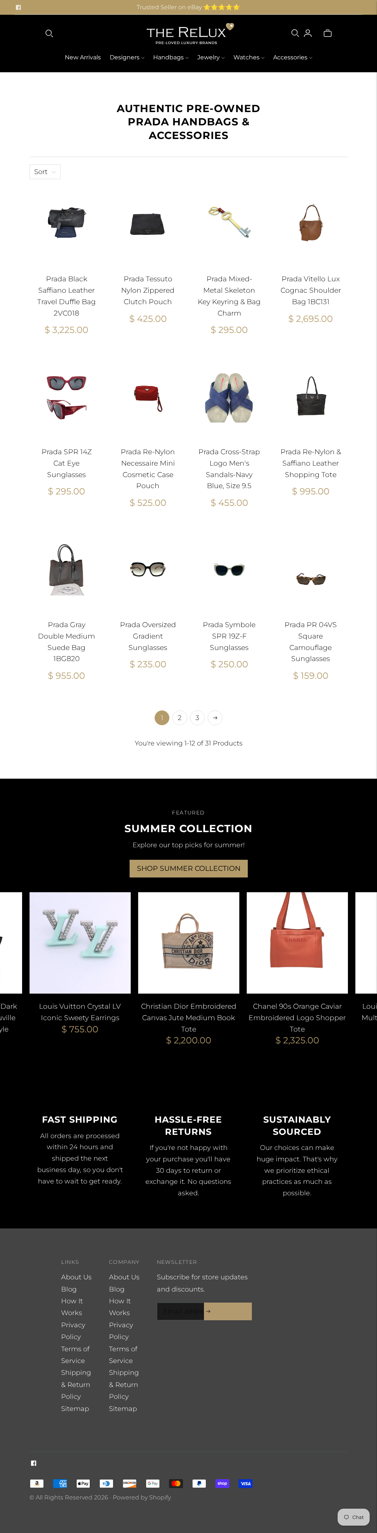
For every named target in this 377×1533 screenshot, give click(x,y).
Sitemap (75, 1409)
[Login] (308, 33)
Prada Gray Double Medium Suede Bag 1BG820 (66, 641)
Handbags (168, 57)
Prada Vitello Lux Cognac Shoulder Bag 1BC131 (311, 290)
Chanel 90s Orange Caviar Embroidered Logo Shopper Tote (297, 1017)
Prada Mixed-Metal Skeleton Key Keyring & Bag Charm (229, 296)
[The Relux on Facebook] (18, 7)
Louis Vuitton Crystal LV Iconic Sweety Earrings (80, 1012)
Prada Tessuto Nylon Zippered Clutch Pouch (148, 290)
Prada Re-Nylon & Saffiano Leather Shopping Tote (311, 463)
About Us (76, 1277)
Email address (184, 1303)
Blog (69, 1289)
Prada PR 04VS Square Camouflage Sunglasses (311, 641)
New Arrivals (83, 57)
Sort (40, 172)
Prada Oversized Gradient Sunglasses (148, 636)
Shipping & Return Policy (76, 1385)
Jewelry (208, 57)
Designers (125, 57)
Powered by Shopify (142, 1497)
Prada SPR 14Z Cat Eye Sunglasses (67, 463)
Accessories (290, 57)
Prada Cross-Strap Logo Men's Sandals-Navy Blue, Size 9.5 (229, 469)
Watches (246, 57)
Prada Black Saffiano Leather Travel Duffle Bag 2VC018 (66, 296)
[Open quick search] (49, 33)
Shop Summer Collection (188, 868)
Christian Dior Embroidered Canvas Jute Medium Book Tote (188, 1017)
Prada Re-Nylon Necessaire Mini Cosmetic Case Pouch (148, 469)
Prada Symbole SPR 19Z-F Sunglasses (229, 636)
